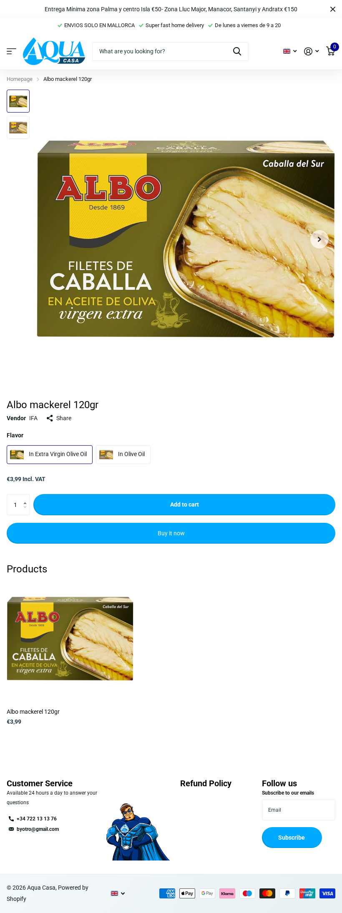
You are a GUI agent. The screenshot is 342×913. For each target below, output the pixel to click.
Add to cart (184, 504)
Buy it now (171, 533)
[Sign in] (311, 51)
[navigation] (18, 101)
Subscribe (292, 837)
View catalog (11, 51)
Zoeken (237, 51)
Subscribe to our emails (288, 793)
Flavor (15, 435)
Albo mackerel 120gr (33, 711)
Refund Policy (205, 783)
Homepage (20, 79)
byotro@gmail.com (38, 829)
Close (333, 9)
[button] (319, 239)
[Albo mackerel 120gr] (70, 638)
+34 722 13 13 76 (37, 819)
